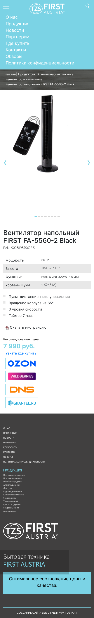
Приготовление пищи (12, 479)
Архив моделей (10, 511)
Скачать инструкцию (28, 327)
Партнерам (18, 36)
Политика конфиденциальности (40, 63)
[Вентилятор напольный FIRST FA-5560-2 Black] (47, 134)
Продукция (17, 23)
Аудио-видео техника (12, 492)
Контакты (16, 49)
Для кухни (7, 488)
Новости (15, 30)
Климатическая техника (13, 495)
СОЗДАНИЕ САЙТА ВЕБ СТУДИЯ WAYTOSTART (47, 612)
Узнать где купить (21, 353)
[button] (36, 216)
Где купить (18, 43)
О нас (12, 17)
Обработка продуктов (12, 482)
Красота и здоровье (12, 505)
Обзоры (14, 56)
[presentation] (5, 162)
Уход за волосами (11, 508)
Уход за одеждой (11, 501)
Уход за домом (9, 498)
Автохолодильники (11, 485)
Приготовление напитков (14, 475)
